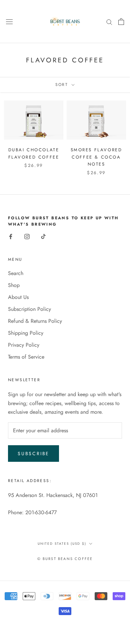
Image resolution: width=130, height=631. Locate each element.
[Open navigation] (9, 22)
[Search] (109, 22)
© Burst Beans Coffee (65, 558)
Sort (62, 85)
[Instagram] (27, 236)
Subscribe (33, 453)
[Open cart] (121, 21)
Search (15, 273)
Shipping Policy (25, 333)
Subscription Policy (29, 309)
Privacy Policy (23, 345)
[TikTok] (43, 236)
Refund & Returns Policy (35, 321)
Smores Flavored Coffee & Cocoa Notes (96, 157)
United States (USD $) (62, 543)
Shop (14, 285)
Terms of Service (26, 357)
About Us (18, 297)
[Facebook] (10, 236)
